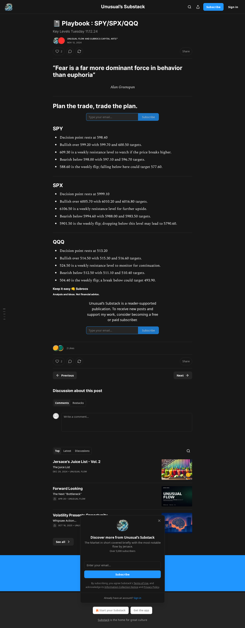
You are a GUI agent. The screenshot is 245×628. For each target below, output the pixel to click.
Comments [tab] (62, 403)
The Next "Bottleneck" (67, 494)
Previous (67, 375)
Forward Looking (68, 488)
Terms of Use (141, 583)
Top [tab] (57, 451)
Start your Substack (112, 610)
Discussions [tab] (82, 451)
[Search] (189, 7)
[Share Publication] (198, 7)
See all (60, 542)
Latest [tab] (67, 451)
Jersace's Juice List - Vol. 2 (76, 461)
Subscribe (213, 7)
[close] (159, 521)
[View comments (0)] (70, 51)
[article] (122, 469)
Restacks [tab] (78, 403)
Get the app (141, 610)
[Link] (47, 106)
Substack (103, 620)
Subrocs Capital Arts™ (104, 38)
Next (180, 375)
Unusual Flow (75, 38)
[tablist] (69, 403)
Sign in (233, 7)
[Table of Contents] (4, 314)
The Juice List (61, 467)
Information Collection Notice (121, 587)
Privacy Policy (151, 587)
